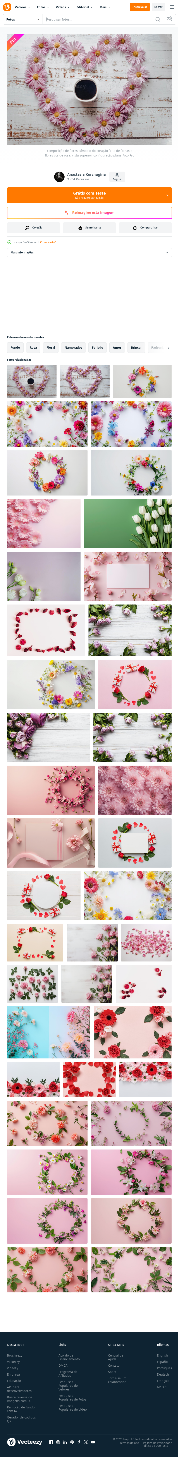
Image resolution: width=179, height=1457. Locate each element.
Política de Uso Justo (151, 1443)
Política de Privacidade (154, 1441)
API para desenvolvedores (19, 1387)
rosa (33, 345)
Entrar (158, 7)
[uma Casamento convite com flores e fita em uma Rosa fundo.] (51, 840)
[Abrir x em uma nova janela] (86, 1440)
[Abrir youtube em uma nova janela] (93, 1440)
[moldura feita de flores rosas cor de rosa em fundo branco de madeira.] (130, 628)
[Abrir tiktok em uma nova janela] (79, 1440)
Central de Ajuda (114, 1355)
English (159, 1353)
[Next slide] (162, 345)
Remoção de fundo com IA (20, 1407)
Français (160, 1378)
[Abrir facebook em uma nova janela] (51, 1440)
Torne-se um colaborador (115, 1378)
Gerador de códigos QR (21, 1417)
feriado (97, 345)
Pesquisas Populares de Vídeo (67, 1407)
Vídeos (61, 7)
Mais (103, 7)
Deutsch (160, 1372)
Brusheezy (14, 1353)
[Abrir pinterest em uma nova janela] (72, 1440)
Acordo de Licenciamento (68, 1355)
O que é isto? (48, 242)
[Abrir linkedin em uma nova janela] (65, 1440)
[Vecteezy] (7, 7)
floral (50, 345)
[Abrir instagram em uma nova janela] (58, 1440)
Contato (112, 1363)
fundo (15, 345)
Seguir (117, 179)
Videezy (12, 1366)
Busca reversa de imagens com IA (19, 1397)
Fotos (41, 7)
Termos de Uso (126, 1441)
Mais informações (22, 250)
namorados (73, 345)
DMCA (62, 1363)
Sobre (110, 1369)
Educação (14, 1378)
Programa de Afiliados (67, 1371)
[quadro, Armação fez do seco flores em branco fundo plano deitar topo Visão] (46, 628)
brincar (136, 345)
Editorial (82, 7)
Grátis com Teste (89, 195)
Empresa (13, 1372)
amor (117, 345)
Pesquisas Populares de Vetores (67, 1383)
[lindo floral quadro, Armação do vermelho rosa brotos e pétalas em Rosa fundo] (89, 1077)
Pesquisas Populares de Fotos (71, 1395)
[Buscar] (157, 19)
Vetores (20, 7)
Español (159, 1359)
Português (161, 1366)
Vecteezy (13, 1359)
